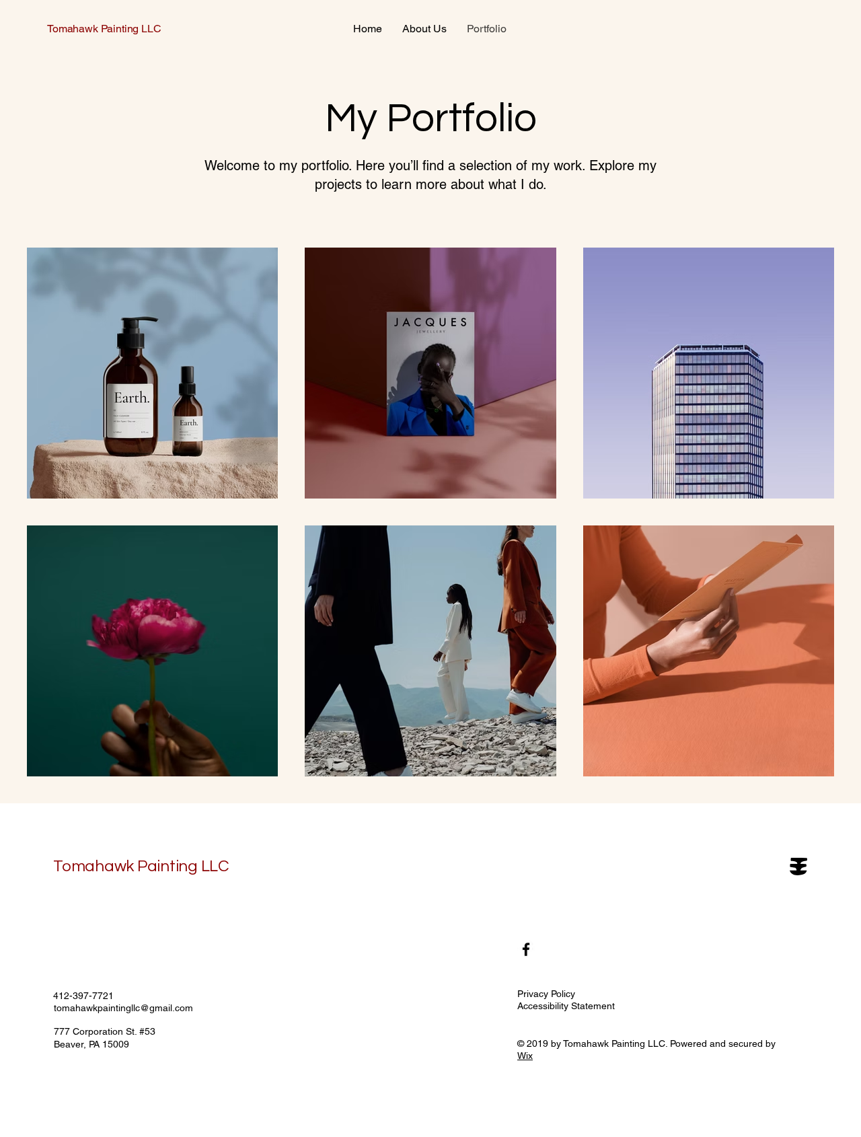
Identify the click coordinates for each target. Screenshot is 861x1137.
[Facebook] (526, 949)
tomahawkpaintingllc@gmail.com (123, 1007)
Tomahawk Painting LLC (104, 28)
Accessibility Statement (566, 1005)
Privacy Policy (546, 993)
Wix (525, 1055)
